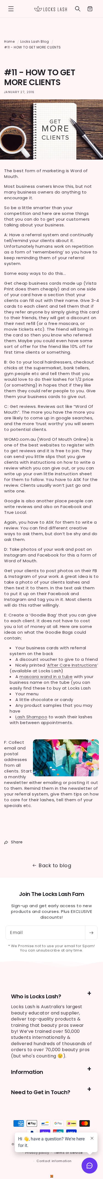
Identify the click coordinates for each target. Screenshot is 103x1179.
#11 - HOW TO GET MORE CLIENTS (32, 47)
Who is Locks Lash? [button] (36, 996)
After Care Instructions (72, 665)
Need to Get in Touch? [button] (40, 1092)
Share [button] (17, 842)
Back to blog (55, 865)
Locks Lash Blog (34, 41)
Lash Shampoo (31, 717)
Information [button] (27, 1072)
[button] (11, 9)
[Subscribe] (91, 933)
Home (9, 41)
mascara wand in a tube (46, 676)
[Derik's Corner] (51, 1176)
